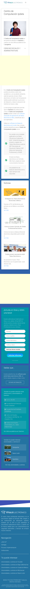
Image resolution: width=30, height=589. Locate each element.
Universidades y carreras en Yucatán (11, 562)
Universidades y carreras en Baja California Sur (14, 564)
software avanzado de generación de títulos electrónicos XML (14, 115)
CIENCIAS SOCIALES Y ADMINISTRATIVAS (12, 49)
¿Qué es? (4, 542)
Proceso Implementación (8, 547)
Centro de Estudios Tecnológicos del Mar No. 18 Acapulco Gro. (13, 417)
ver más (6, 210)
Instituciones (5, 550)
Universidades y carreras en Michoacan (12, 570)
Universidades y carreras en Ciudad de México (14, 567)
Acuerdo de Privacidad (15, 360)
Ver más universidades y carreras (15, 465)
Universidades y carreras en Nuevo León (13, 573)
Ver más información (15, 382)
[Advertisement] (15, 70)
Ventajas (3, 545)
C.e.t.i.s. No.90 (10, 400)
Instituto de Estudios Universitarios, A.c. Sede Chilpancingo (12, 425)
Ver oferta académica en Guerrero (14, 431)
